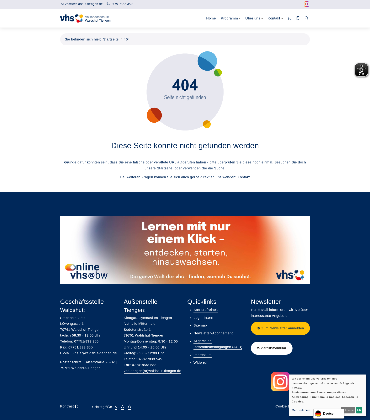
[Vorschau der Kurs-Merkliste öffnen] (298, 18)
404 (127, 39)
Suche (219, 168)
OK (359, 410)
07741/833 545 (150, 359)
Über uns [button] (252, 18)
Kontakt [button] (274, 18)
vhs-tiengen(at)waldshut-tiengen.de (152, 371)
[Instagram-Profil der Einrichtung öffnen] (306, 5)
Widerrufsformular (271, 348)
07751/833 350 (86, 341)
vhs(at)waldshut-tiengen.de (95, 353)
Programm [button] (229, 18)
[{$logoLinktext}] (85, 18)
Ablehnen (348, 410)
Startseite (111, 39)
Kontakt (243, 177)
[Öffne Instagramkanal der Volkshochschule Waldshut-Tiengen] (280, 381)
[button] (289, 18)
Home (211, 18)
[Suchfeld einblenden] (306, 18)
